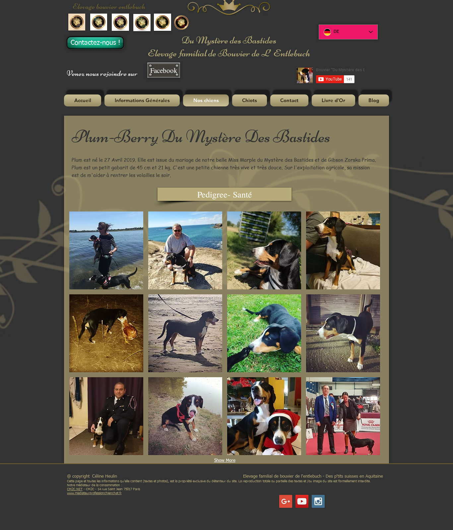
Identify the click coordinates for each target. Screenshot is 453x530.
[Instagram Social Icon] (318, 501)
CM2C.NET (75, 489)
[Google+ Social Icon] (285, 501)
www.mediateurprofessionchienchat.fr (94, 493)
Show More (224, 460)
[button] (142, 100)
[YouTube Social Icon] (301, 501)
